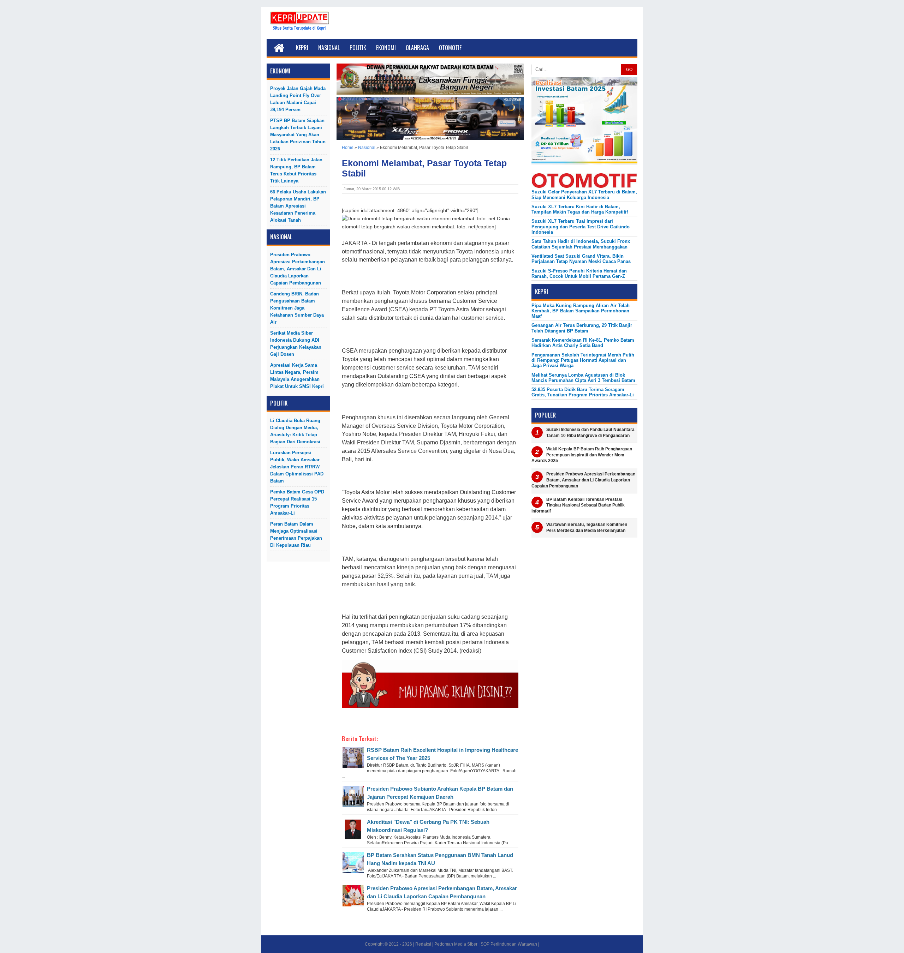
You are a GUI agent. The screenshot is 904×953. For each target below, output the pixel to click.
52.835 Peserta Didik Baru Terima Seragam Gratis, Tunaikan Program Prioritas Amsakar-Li (582, 392)
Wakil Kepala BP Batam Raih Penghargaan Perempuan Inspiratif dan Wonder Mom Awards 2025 (581, 454)
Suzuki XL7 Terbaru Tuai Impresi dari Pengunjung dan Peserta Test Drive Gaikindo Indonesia (580, 226)
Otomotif (450, 47)
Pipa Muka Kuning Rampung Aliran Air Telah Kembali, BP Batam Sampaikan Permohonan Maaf (580, 311)
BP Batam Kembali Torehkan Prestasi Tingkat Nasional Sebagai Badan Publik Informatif (578, 505)
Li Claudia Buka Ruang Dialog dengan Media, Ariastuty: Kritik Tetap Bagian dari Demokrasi (295, 431)
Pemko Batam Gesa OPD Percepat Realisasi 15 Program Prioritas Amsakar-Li (297, 502)
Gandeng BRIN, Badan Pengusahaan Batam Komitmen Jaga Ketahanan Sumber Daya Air (297, 308)
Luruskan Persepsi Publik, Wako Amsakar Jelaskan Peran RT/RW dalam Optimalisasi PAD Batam (296, 467)
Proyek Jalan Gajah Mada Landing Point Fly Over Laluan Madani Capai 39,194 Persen (298, 99)
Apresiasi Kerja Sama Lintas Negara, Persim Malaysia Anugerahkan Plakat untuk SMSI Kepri (297, 375)
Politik (358, 47)
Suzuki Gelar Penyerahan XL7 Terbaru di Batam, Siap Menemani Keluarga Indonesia (584, 194)
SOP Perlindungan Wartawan (509, 944)
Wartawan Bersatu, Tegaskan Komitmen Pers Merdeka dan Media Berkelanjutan (586, 527)
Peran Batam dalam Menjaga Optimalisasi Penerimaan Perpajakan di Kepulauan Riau (296, 534)
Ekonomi (386, 47)
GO (629, 69)
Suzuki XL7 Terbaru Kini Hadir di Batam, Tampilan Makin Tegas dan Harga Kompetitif (579, 209)
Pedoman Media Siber (455, 944)
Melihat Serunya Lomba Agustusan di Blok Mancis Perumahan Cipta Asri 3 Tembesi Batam (583, 377)
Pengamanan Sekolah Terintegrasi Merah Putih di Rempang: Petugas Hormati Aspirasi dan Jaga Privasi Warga (582, 360)
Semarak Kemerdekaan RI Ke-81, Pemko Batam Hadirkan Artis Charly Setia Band (582, 342)
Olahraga (417, 47)
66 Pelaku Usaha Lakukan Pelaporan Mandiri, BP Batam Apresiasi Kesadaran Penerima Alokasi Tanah (298, 206)
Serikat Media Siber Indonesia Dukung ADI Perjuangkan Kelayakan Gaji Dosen (295, 343)
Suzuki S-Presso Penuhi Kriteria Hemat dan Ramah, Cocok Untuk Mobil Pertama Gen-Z (579, 273)
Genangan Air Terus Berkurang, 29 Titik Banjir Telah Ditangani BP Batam (581, 328)
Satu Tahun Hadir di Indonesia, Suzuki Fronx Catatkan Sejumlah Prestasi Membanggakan (580, 244)
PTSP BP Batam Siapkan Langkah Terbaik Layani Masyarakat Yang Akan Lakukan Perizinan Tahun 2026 (298, 134)
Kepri (302, 47)
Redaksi (423, 944)
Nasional (329, 47)
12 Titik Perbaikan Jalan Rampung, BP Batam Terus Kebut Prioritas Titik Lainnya (296, 170)
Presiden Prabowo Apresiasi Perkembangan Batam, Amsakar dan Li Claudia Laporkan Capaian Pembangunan (297, 269)
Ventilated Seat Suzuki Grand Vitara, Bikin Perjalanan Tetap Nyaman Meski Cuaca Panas (581, 258)
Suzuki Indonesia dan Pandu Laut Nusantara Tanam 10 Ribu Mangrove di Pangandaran (590, 432)
